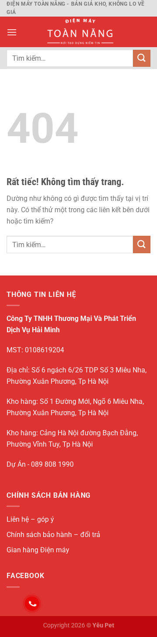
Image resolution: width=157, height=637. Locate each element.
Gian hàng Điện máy (38, 550)
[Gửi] (141, 58)
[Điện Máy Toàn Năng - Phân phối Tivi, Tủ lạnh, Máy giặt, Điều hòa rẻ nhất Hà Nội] (79, 32)
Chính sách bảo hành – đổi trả (53, 534)
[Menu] (12, 32)
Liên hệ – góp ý (30, 519)
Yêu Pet (103, 625)
